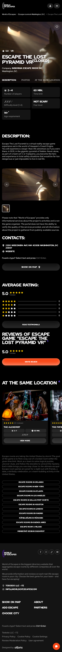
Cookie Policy (23, 636)
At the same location (48, 80)
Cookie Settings (39, 636)
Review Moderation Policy (14, 640)
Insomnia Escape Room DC (27, 68)
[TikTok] (51, 551)
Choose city (10, 613)
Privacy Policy (8, 636)
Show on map (11, 602)
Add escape (10, 607)
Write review (31, 362)
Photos (25, 80)
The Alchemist (12, 427)
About (38, 602)
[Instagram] (46, 551)
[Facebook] (40, 551)
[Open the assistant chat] (56, 646)
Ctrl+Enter (41, 258)
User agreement (36, 640)
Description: (9, 80)
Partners (40, 607)
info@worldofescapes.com (21, 589)
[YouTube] (57, 551)
